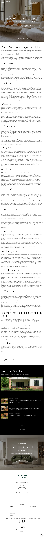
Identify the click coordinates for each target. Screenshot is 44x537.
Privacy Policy (25, 531)
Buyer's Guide (11, 515)
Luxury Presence (24, 529)
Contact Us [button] (33, 508)
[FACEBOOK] (19, 499)
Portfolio (11, 506)
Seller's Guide (33, 506)
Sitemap (33, 511)
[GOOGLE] (25, 499)
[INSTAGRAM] (22, 499)
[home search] (39, 2)
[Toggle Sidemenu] (42, 2)
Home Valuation (11, 511)
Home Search (11, 508)
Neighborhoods (11, 513)
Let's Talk (3, 351)
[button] (22, 460)
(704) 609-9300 (33, 2)
